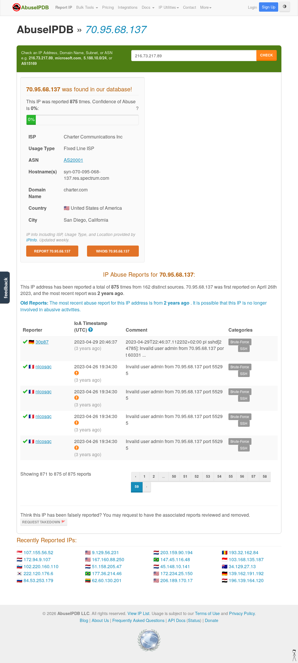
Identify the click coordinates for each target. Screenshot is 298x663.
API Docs (176, 620)
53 (208, 476)
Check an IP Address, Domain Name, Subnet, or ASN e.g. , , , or (66, 58)
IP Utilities (167, 7)
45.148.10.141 (175, 566)
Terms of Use (207, 613)
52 (197, 476)
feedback (5, 288)
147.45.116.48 (175, 559)
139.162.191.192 (246, 573)
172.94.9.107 (37, 559)
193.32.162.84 (243, 552)
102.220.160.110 (41, 566)
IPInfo (31, 240)
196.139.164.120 (246, 580)
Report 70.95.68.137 (52, 251)
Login (252, 7)
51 (185, 476)
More (204, 7)
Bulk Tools (85, 7)
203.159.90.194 (176, 552)
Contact (189, 7)
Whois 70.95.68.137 (113, 251)
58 (265, 476)
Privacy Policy (242, 613)
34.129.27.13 (242, 566)
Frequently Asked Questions (138, 620)
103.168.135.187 (246, 559)
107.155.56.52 (38, 552)
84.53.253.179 (38, 580)
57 (253, 476)
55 (231, 476)
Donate (211, 620)
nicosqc (44, 366)
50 (174, 476)
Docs (147, 7)
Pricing (108, 7)
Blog (84, 620)
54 (219, 476)
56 (242, 476)
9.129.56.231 (105, 552)
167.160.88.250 (108, 559)
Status (194, 620)
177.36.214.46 (107, 573)
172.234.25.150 (176, 573)
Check (266, 55)
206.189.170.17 (176, 580)
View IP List (138, 613)
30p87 (42, 341)
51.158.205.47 (107, 566)
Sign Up (268, 7)
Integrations (128, 7)
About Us (100, 620)
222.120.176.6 (38, 573)
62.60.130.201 (107, 580)
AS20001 (73, 160)
